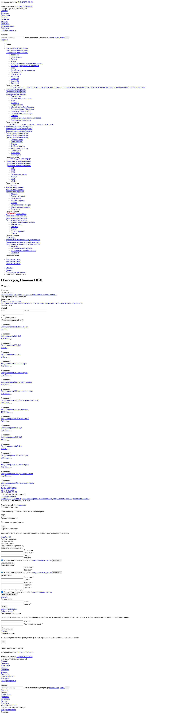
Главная (4, 11)
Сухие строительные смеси (17, 133)
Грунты (14, 59)
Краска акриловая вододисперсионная (26, 63)
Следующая (11, 488)
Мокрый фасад (17, 105)
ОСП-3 (13, 181)
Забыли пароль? (7, 611)
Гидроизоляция (17, 140)
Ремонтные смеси (13, 259)
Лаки (13, 68)
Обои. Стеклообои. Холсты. (22, 107)
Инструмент (16, 198)
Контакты (5, 28)
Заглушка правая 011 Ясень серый (15, 419)
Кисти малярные (17, 200)
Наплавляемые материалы (21, 248)
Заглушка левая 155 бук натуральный (16, 382)
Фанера (14, 177)
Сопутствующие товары (21, 205)
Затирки (14, 144)
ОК (3, 516)
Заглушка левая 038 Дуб (11, 345)
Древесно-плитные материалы (18, 161)
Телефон (27, 558)
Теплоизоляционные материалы (19, 127)
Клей (13, 100)
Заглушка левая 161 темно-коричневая (17, 391)
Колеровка (5, 15)
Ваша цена (28, 550)
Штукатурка (16, 155)
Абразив (14, 194)
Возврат (4, 22)
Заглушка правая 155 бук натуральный (17, 474)
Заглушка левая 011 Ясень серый (14, 327)
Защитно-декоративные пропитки (25, 66)
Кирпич (14, 229)
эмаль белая (54, 37)
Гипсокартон (16, 96)
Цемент (14, 233)
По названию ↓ (50, 295)
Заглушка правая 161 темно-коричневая (17, 483)
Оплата (4, 17)
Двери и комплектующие (21, 98)
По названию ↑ (37, 295)
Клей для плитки (18, 146)
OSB (13, 168)
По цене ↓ (27, 295)
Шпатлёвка (15, 153)
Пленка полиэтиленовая (21, 120)
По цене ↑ (18, 295)
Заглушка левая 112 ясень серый (14, 373)
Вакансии (5, 24)
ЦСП (13, 179)
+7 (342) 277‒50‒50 (25, 2)
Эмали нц (15, 76)
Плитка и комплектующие (21, 113)
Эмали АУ (15, 83)
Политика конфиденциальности (52, 499)
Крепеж (14, 203)
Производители (7, 26)
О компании (6, 499)
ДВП (13, 170)
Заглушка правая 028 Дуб (11, 428)
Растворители (16, 72)
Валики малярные (18, 196)
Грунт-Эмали (16, 57)
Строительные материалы (16, 216)
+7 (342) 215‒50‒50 (24, 6)
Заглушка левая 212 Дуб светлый (14, 409)
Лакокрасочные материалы (17, 48)
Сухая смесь (16, 150)
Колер (13, 61)
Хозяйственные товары (20, 207)
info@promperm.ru (8, 30)
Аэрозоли (15, 55)
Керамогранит (16, 224)
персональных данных (42, 560)
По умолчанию (7, 295)
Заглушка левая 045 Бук (11, 354)
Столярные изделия (19, 174)
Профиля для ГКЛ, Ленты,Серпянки (26, 118)
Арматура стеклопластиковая (23, 222)
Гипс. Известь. (17, 142)
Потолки (14, 116)
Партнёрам (16, 499)
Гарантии (5, 19)
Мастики (14, 246)
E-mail (27, 555)
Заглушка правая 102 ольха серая (14, 455)
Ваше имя (28, 553)
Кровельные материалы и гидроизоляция (23, 240)
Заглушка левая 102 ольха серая (14, 363)
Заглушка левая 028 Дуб (11, 336)
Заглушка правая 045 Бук (11, 446)
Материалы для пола (19, 148)
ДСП (13, 172)
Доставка (5, 13)
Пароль (27, 585)
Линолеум (15, 103)
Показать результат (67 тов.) (12, 320)
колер (62, 37)
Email (27, 601)
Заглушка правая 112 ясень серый (15, 464)
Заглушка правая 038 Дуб (11, 437)
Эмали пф (15, 79)
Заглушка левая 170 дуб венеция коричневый (19, 400)
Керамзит (14, 227)
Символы (33, 624)
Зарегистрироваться (9, 609)
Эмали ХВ (15, 81)
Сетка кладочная (17, 231)
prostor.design (20, 505)
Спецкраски (16, 74)
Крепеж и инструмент (15, 187)
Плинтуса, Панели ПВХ (21, 111)
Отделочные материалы (16, 90)
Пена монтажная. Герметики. (23, 109)
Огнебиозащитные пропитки (23, 70)
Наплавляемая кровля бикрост (23, 251)
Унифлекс (15, 253)
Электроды (15, 209)
